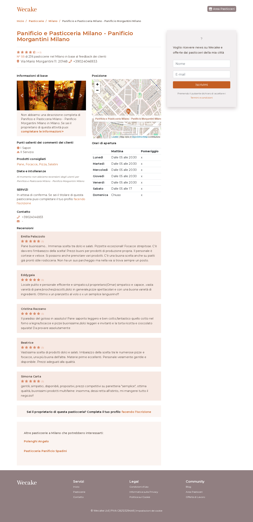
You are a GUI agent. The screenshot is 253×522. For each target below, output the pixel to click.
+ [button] (97, 84)
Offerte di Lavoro (195, 497)
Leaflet (115, 136)
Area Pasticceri (223, 9)
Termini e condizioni (202, 97)
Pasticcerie (79, 491)
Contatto (78, 497)
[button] (22, 95)
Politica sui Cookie (139, 497)
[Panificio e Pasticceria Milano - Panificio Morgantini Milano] (126, 109)
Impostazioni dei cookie (149, 510)
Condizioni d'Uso (138, 486)
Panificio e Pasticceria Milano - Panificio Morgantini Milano (128, 118)
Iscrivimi (201, 85)
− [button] (97, 90)
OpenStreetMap (140, 136)
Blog (188, 486)
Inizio (76, 486)
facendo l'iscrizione (136, 412)
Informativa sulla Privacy (143, 491)
